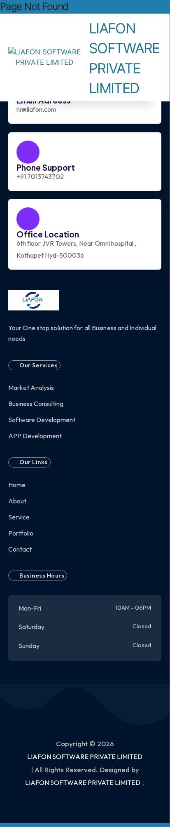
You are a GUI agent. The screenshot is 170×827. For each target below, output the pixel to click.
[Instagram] (85, 6)
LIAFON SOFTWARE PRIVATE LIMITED (84, 756)
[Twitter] (75, 6)
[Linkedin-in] (94, 6)
